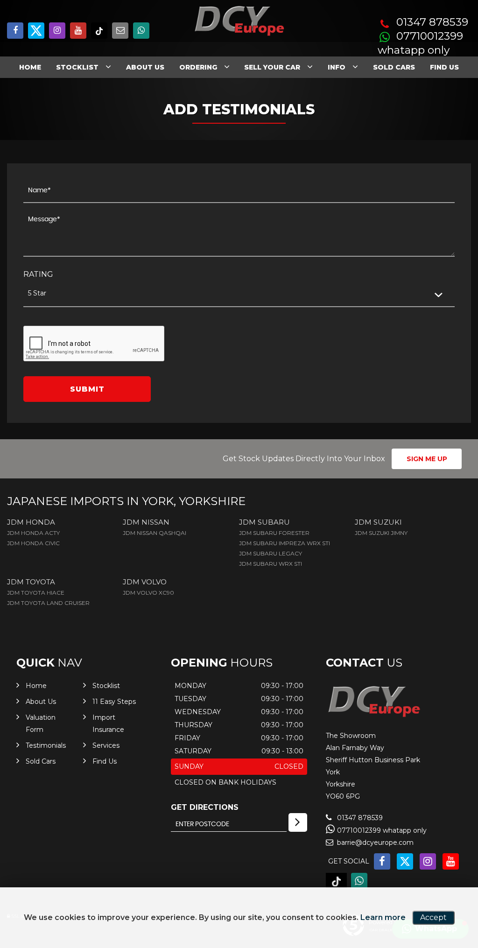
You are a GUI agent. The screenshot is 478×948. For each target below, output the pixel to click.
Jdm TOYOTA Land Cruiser (48, 602)
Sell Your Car (272, 67)
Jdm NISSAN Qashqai (154, 532)
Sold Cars (394, 67)
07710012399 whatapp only (420, 43)
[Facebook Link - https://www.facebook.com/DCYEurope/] (15, 30)
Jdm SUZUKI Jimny (381, 532)
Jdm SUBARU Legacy (270, 553)
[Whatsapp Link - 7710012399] (141, 30)
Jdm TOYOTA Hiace (35, 592)
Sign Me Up (427, 459)
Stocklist (77, 67)
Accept (433, 917)
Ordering (198, 67)
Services (106, 745)
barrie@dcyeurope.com (374, 842)
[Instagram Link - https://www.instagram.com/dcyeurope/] (57, 30)
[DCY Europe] (374, 716)
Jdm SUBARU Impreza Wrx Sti (284, 543)
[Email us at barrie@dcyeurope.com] (120, 30)
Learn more (383, 917)
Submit (87, 389)
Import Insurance (108, 723)
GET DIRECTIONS (205, 807)
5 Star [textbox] (37, 293)
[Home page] (239, 21)
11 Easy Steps (114, 701)
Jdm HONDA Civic (33, 543)
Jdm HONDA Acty (33, 532)
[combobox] (239, 294)
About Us (145, 67)
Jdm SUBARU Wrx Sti (270, 563)
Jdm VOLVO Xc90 (148, 592)
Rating (38, 274)
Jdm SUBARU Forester (274, 532)
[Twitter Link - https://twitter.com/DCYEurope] (36, 30)
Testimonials (46, 745)
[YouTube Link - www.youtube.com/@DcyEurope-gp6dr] (78, 30)
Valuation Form (41, 723)
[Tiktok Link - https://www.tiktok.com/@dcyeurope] (99, 30)
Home (30, 67)
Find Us (444, 67)
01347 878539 (432, 22)
